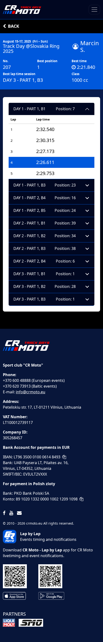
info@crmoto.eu (30, 392)
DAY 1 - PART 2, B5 (44, 210)
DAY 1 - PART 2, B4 (44, 197)
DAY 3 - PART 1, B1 (44, 273)
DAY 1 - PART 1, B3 (44, 185)
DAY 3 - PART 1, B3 (44, 299)
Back (13, 26)
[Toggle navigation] (94, 9)
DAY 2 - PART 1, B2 (44, 235)
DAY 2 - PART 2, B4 (44, 261)
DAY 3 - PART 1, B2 (44, 286)
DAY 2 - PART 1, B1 (44, 223)
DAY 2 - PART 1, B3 (44, 248)
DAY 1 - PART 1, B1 (44, 108)
